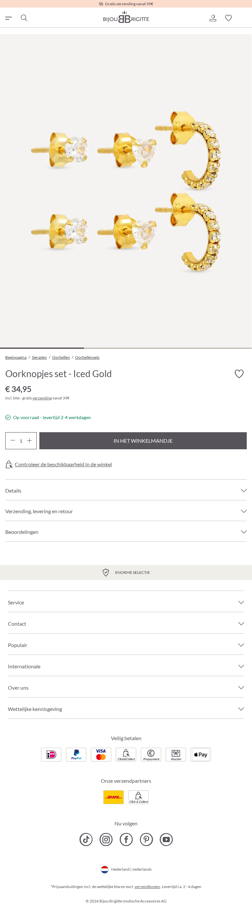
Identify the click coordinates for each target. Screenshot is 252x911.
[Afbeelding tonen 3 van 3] (210, 348)
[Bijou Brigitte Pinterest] (146, 839)
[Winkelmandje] (244, 18)
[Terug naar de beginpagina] (126, 16)
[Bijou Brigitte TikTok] (86, 839)
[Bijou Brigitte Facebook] (126, 839)
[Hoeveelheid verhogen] (29, 440)
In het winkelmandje (143, 440)
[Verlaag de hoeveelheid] (12, 440)
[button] (212, 18)
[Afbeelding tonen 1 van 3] (42, 348)
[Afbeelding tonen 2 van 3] (126, 348)
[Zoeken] (24, 18)
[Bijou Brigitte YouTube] (166, 839)
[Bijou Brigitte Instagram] (106, 839)
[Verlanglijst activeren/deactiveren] (239, 374)
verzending (42, 397)
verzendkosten (147, 886)
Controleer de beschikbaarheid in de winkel (63, 464)
